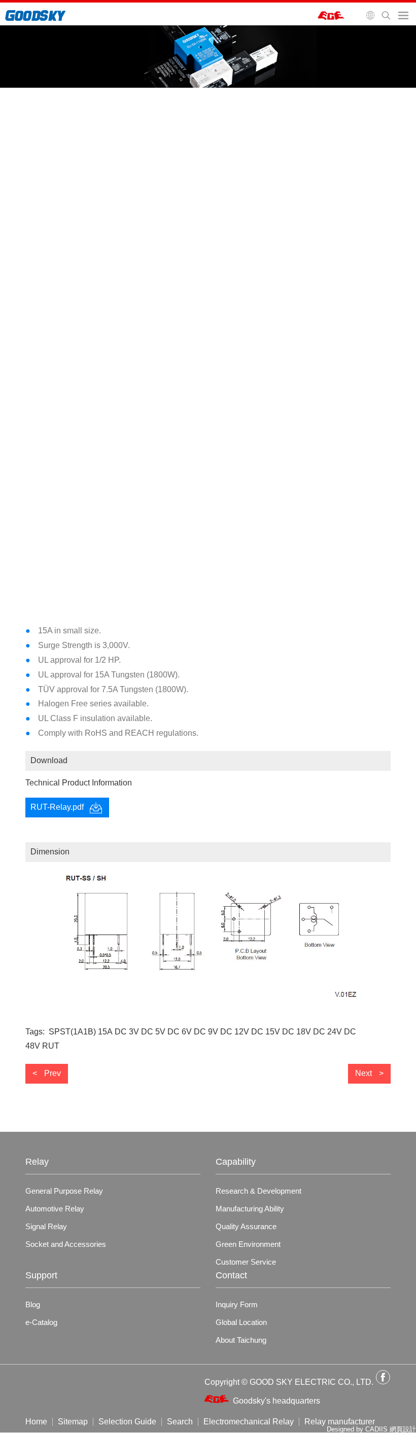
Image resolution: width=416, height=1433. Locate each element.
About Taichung (241, 1340)
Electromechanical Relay (248, 1422)
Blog (32, 1304)
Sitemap (73, 1422)
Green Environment (248, 1244)
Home (36, 1422)
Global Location (241, 1322)
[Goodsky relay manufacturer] (35, 19)
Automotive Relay (54, 1208)
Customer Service (246, 1262)
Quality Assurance (246, 1226)
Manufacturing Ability (250, 1208)
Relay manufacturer (339, 1422)
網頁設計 (403, 1429)
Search (180, 1422)
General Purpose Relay (64, 1191)
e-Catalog (41, 1322)
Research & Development (258, 1191)
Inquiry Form (237, 1304)
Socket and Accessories (65, 1244)
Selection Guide (127, 1422)
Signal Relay (46, 1226)
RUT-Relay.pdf (57, 807)
